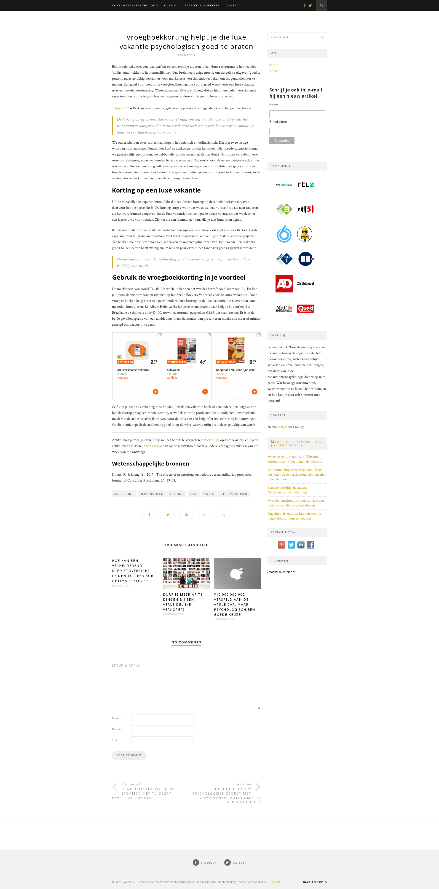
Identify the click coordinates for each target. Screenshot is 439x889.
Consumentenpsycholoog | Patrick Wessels (296, 443)
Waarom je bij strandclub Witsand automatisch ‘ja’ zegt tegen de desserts (295, 459)
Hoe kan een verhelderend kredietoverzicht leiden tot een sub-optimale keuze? (133, 570)
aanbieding (124, 493)
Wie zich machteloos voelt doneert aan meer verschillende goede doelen (296, 503)
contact (282, 427)
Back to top (313, 882)
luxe (194, 493)
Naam (117, 718)
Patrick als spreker (202, 5)
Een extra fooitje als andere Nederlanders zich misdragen (288, 490)
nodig (209, 493)
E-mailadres (278, 121)
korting (176, 493)
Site (114, 740)
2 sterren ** (120, 108)
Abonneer (150, 446)
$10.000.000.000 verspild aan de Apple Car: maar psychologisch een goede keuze (234, 604)
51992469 (274, 882)
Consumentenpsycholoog (135, 5)
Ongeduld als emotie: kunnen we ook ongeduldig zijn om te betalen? (294, 516)
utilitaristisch (233, 493)
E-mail (117, 729)
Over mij (171, 5)
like (216, 440)
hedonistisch (151, 493)
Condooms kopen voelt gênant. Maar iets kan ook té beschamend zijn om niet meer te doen (297, 474)
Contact (233, 5)
